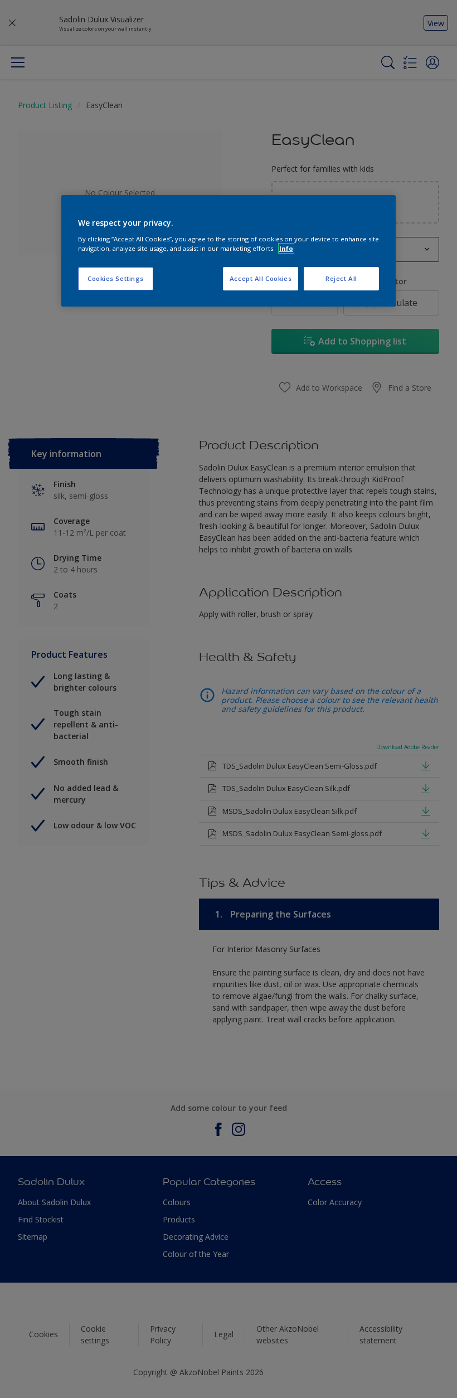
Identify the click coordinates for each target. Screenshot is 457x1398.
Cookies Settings (115, 278)
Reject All (341, 278)
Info (286, 248)
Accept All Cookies (260, 278)
